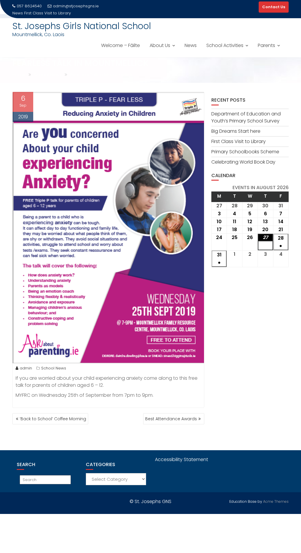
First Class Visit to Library (47, 13)
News (191, 45)
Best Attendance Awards (171, 419)
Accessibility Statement (181, 459)
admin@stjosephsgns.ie (76, 6)
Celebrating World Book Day (243, 162)
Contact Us (273, 7)
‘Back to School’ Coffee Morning (53, 419)
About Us (160, 45)
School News (53, 368)
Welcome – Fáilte (120, 45)
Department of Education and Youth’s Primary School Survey (246, 117)
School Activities (224, 45)
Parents (266, 45)
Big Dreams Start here (235, 131)
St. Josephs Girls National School (81, 26)
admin (26, 368)
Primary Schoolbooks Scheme (245, 151)
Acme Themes (276, 501)
